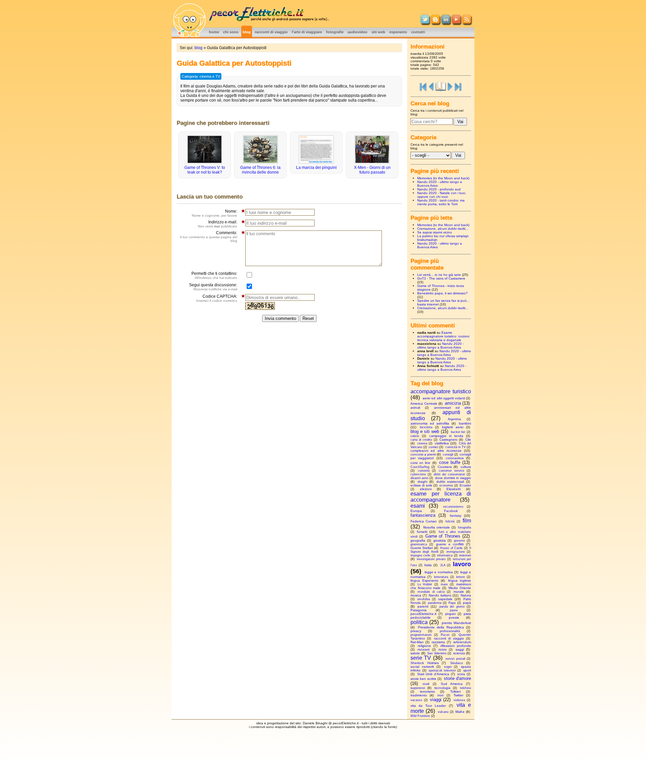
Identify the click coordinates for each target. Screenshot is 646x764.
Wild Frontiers (420, 716)
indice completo (440, 86)
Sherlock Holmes (424, 663)
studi (426, 684)
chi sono (231, 32)
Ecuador (465, 485)
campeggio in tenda (446, 436)
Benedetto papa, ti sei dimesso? (442, 293)
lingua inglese (459, 580)
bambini (465, 423)
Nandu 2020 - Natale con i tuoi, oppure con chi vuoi (441, 194)
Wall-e (460, 712)
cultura (466, 467)
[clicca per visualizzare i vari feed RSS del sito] (466, 22)
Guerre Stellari (421, 548)
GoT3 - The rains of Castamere (441, 278)
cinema (422, 443)
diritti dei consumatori (449, 474)
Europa (416, 511)
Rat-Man (417, 642)
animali (415, 407)
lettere (460, 577)
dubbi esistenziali (450, 481)
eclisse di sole (421, 485)
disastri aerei (419, 478)
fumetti (422, 532)
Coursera (445, 467)
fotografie (335, 32)
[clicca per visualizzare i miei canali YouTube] (456, 22)
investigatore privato (431, 559)
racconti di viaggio (271, 32)
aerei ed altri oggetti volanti (444, 398)
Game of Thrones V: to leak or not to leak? (204, 170)
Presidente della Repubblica (441, 627)
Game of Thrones (443, 536)
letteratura (441, 577)
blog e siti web (424, 431)
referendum (462, 642)
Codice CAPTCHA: (216, 298)
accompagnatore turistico (440, 391)
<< (423, 86)
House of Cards (451, 548)
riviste (442, 649)
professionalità (450, 631)
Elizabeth (453, 489)
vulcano (443, 712)
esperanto (398, 32)
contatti (418, 32)
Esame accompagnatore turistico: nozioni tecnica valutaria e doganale (443, 336)
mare (444, 584)
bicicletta (426, 427)
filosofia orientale (436, 527)
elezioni (426, 489)
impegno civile (420, 555)
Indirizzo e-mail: (217, 224)
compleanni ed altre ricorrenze (436, 450)
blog (247, 32)
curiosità (424, 470)
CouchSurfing (419, 467)
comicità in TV (455, 447)
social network (422, 666)
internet (465, 555)
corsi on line (420, 463)
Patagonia (418, 610)
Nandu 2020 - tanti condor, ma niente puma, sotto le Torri (441, 202)
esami (417, 506)
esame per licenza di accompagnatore (440, 497)
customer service (451, 470)
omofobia (423, 599)
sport (467, 670)
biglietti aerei (452, 427)
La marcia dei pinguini (316, 167)
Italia (428, 565)
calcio (414, 436)
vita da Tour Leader (428, 705)
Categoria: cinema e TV (201, 76)
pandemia (434, 603)
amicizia (453, 403)
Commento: (208, 236)
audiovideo (357, 32)
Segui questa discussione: (213, 287)
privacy (415, 631)
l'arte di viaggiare (307, 32)
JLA (442, 565)
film (467, 520)
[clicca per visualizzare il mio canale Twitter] (425, 22)
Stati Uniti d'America (433, 674)
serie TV (420, 658)
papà (467, 603)
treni (440, 695)
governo (459, 540)
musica (415, 595)
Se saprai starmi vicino (434, 232)
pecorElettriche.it (423, 614)
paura (454, 610)
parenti (423, 606)
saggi (460, 649)
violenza (459, 700)
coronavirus (455, 458)
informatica (445, 555)
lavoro (462, 564)
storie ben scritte (423, 679)
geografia (417, 540)
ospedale (445, 599)
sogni (448, 666)
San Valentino (436, 653)
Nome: (214, 213)
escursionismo (453, 506)
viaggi (435, 699)
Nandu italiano (440, 595)
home (214, 32)
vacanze (416, 700)
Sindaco (456, 663)
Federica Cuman (423, 521)
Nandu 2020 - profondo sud (439, 189)
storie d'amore (457, 678)
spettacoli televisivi (442, 670)
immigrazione (455, 551)
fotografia (464, 527)
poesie (454, 617)
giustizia (439, 540)
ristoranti (424, 649)
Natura (466, 595)
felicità (450, 521)
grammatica (418, 544)
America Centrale (423, 403)
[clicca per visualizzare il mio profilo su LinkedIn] (445, 22)
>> (458, 86)
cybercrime (418, 474)
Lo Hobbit (425, 584)
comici (433, 447)
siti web (378, 32)
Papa (452, 603)
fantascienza (422, 515)
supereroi (417, 688)
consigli (448, 454)
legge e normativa (439, 572)
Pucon (445, 634)
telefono (465, 688)
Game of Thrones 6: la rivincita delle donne (260, 170)
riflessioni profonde (455, 646)
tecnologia (442, 688)
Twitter (458, 695)
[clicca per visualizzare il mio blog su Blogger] (435, 22)
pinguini (450, 614)
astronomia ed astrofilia (429, 423)
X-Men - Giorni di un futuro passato (372, 170)
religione (424, 646)
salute (415, 653)
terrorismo (427, 691)
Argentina (454, 419)
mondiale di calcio (431, 591)
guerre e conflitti (450, 544)
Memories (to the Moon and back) (443, 178)
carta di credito (421, 439)
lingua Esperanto (424, 580)
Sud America (452, 684)
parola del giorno (452, 606)
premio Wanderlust (456, 623)
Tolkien (455, 691)
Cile (468, 439)
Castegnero (448, 439)
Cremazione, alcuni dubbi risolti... (442, 228)
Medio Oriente (459, 588)
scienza (459, 653)
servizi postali (455, 658)
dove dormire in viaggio (453, 478)
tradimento (418, 695)
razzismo (438, 642)
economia (446, 485)
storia (461, 674)
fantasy (455, 515)
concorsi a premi (423, 454)
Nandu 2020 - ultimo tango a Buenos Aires (440, 345)
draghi (422, 481)
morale (459, 591)
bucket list (458, 432)
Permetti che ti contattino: (214, 275)
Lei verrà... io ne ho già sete (439, 275)
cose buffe (449, 462)
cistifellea (442, 443)
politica (419, 622)
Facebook (451, 511)
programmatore (421, 634)
